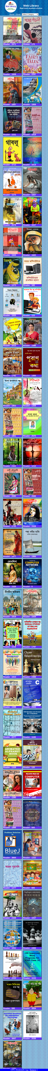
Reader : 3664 (9, 858)
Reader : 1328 (9, 767)
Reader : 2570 (29, 436)
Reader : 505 (29, 828)
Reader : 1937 (29, 918)
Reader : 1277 (9, 888)
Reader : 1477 (9, 556)
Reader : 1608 (9, 74)
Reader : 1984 (29, 556)
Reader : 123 (29, 315)
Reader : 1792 (9, 376)
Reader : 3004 (29, 1008)
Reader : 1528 (29, 526)
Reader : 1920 (9, 255)
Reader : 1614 (29, 165)
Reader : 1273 (9, 285)
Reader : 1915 (9, 677)
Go (27, 1070)
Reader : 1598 (9, 707)
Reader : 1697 (9, 104)
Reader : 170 (29, 44)
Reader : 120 (29, 767)
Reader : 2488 (29, 677)
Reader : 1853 (9, 406)
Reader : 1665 (29, 255)
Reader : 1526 (9, 586)
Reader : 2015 (9, 345)
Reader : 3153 (29, 978)
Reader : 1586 (29, 345)
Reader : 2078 (9, 225)
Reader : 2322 (9, 466)
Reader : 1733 (9, 526)
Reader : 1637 (29, 225)
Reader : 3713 (9, 165)
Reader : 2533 (9, 978)
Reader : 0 (28, 586)
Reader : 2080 (9, 496)
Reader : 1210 (29, 466)
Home (11, 14)
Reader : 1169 (29, 737)
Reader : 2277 (9, 737)
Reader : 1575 (9, 195)
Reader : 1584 (9, 1069)
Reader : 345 (29, 285)
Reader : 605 (29, 888)
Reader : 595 (9, 1008)
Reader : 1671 (9, 44)
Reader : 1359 (29, 406)
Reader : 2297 (29, 74)
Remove (33, 1070)
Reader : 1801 (9, 436)
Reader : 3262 (9, 948)
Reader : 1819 (29, 135)
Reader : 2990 (29, 797)
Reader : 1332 (29, 858)
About (18, 14)
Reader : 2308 (9, 918)
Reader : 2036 (29, 1038)
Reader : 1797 (29, 647)
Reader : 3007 (9, 1038)
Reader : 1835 (9, 315)
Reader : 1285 (9, 797)
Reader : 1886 (9, 828)
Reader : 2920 (29, 707)
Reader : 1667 (29, 195)
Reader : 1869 (29, 104)
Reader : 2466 (29, 948)
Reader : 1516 (9, 647)
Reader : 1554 (29, 617)
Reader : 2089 (29, 496)
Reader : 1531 (9, 135)
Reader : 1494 (29, 376)
